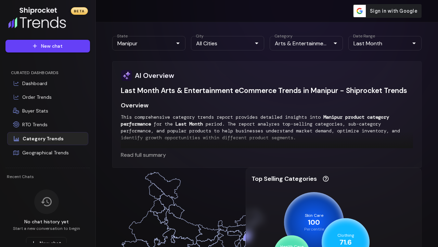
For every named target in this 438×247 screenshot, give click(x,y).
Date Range (364, 36)
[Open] (178, 43)
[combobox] (143, 43)
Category (283, 36)
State (122, 36)
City (200, 36)
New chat (52, 46)
